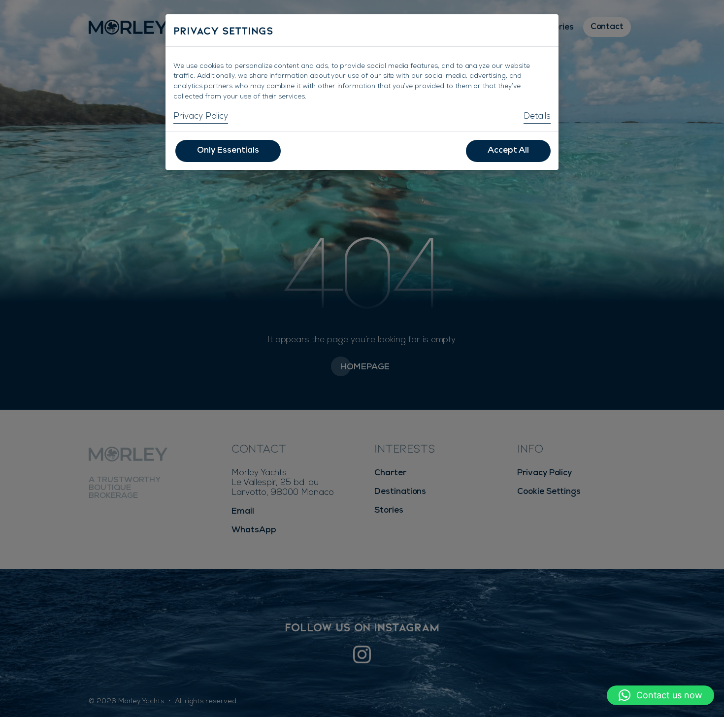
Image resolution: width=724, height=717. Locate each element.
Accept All (508, 151)
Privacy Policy (200, 117)
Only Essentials (228, 151)
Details (537, 117)
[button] (660, 695)
